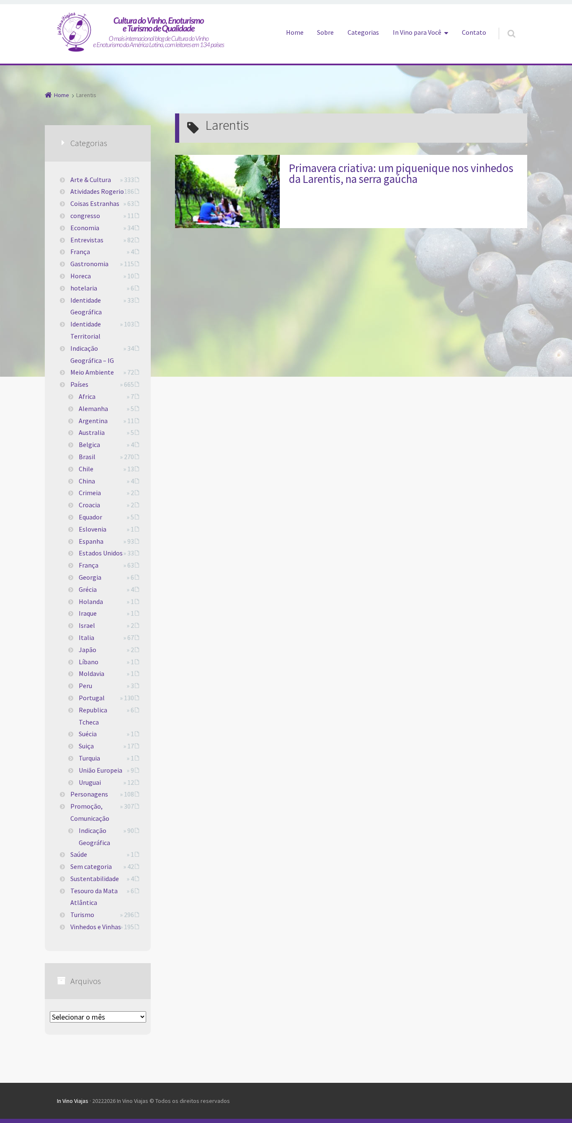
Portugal (92, 698)
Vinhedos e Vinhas (95, 927)
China (87, 481)
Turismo (82, 914)
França (80, 251)
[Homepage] (140, 32)
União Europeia (100, 770)
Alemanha (93, 408)
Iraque (88, 613)
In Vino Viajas (72, 1101)
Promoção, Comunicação (89, 812)
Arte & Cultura (90, 179)
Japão (87, 649)
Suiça (86, 746)
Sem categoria (91, 866)
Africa (87, 396)
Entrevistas (86, 240)
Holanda (91, 601)
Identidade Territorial (85, 330)
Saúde (78, 854)
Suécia (88, 734)
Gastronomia (89, 264)
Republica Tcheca (93, 716)
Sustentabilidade (94, 878)
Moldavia (91, 673)
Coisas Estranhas (94, 203)
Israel (87, 625)
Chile (86, 469)
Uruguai (90, 782)
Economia (84, 228)
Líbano (88, 662)
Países (79, 384)
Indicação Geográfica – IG (92, 354)
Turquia (89, 758)
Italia (86, 637)
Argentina (93, 420)
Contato (474, 32)
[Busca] (503, 25)
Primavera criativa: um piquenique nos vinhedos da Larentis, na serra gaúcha (401, 173)
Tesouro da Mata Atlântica (94, 897)
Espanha (91, 541)
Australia (92, 432)
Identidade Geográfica (86, 306)
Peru (85, 685)
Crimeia (90, 492)
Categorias (363, 32)
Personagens (89, 794)
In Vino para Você (417, 32)
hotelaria (83, 288)
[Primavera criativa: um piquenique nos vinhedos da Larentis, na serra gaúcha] (227, 191)
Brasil (87, 456)
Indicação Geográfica (94, 836)
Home (295, 32)
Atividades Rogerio (97, 191)
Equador (90, 517)
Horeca (80, 276)
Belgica (89, 444)
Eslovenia (92, 529)
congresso (85, 215)
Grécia (88, 589)
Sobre (325, 32)
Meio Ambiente (92, 372)
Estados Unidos (101, 553)
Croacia (89, 505)
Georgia (90, 577)
